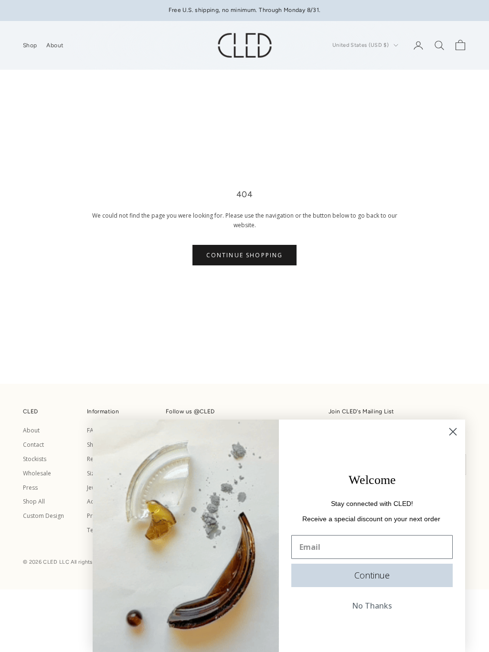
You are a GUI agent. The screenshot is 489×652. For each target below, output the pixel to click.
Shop (30, 45)
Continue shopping (244, 255)
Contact (33, 445)
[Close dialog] (453, 431)
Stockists (34, 459)
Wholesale (37, 473)
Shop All (34, 501)
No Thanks (372, 605)
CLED (207, 411)
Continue (372, 575)
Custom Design (43, 516)
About (55, 45)
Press (30, 488)
